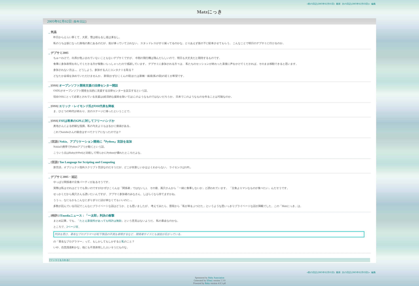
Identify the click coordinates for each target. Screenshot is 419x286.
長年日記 (79, 21)
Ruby (207, 283)
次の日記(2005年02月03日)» (356, 3)
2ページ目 (72, 226)
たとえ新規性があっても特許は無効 (100, 220)
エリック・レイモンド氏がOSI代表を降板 (86, 106)
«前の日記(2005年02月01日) (321, 3)
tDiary (210, 280)
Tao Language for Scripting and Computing (87, 162)
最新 (338, 3)
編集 (373, 3)
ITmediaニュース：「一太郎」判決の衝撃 (86, 215)
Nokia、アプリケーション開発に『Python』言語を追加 (95, 141)
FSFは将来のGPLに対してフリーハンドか (87, 120)
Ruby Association (216, 277)
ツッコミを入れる (59, 260)
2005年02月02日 (59, 21)
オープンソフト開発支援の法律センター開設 (88, 85)
